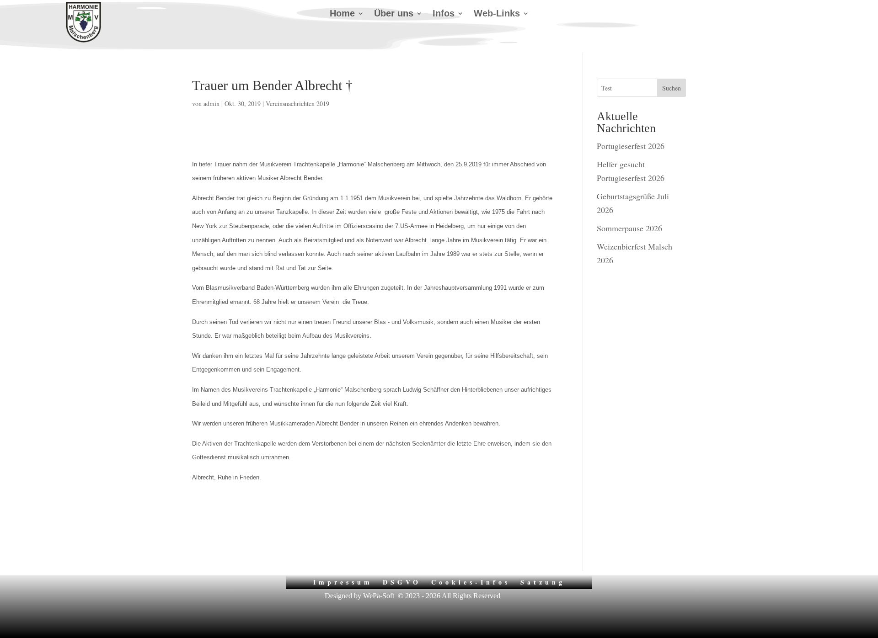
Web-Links (497, 14)
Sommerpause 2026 (629, 228)
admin (211, 103)
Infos (444, 14)
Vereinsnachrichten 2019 (297, 103)
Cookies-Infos (470, 581)
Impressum (343, 581)
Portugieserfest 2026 (630, 145)
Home (342, 14)
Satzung (542, 581)
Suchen (671, 88)
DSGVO (402, 581)
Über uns (393, 14)
